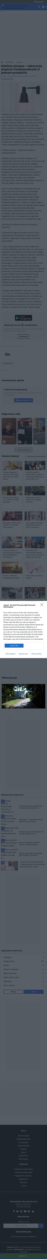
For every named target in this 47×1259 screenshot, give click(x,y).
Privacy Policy (36, 654)
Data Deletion (11, 654)
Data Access (23, 654)
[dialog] (23, 629)
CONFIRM (14, 646)
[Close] (42, 605)
